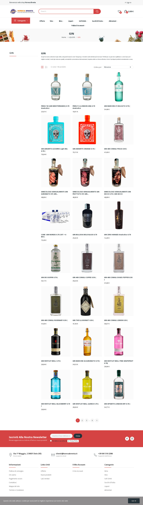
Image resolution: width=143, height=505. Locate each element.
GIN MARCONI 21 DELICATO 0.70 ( (117, 106)
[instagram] (132, 439)
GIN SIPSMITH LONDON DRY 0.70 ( (117, 404)
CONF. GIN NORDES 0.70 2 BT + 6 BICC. (53, 236)
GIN (11, 53)
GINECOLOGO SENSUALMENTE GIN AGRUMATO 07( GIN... (54, 193)
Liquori (106, 486)
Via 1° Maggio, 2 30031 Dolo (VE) (27, 453)
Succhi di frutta (109, 482)
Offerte (43, 471)
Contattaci (12, 482)
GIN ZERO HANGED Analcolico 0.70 (117, 235)
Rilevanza (118, 67)
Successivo (97, 420)
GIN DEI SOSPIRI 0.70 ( (49, 277)
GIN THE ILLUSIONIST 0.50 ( (83, 320)
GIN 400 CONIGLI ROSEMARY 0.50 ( (54, 320)
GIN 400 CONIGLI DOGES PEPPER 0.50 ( (118, 278)
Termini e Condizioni (16, 490)
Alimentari (108, 490)
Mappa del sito (14, 486)
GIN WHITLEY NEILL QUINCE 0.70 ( (86, 404)
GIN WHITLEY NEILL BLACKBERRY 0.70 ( (55, 405)
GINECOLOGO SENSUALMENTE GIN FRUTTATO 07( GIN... (86, 193)
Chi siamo (12, 475)
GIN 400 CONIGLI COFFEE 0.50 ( (84, 277)
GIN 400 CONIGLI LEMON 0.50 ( (116, 320)
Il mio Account (78, 471)
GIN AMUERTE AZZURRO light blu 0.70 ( (54, 150)
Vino (106, 475)
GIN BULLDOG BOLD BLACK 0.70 (85, 235)
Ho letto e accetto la (65, 441)
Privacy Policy (74, 441)
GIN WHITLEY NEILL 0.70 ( (51, 361)
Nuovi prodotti (46, 475)
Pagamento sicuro (15, 479)
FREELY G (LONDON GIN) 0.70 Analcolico (84, 107)
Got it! (134, 501)
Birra (106, 471)
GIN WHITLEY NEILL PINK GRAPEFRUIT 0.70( (118, 362)
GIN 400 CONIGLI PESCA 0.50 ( (115, 149)
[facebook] (127, 439)
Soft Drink (108, 479)
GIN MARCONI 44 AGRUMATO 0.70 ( (86, 361)
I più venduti (45, 479)
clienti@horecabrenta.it (66, 453)
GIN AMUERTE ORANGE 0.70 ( (84, 149)
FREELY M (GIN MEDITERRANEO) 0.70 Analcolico (55, 107)
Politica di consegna (16, 471)
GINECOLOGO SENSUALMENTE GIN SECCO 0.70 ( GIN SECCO (117, 193)
